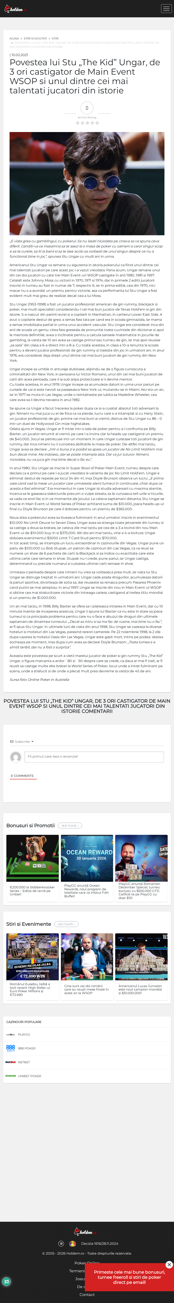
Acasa (14, 38)
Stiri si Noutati (35, 38)
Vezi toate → (70, 825)
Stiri (55, 38)
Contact (87, 1294)
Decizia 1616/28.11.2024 (99, 1244)
